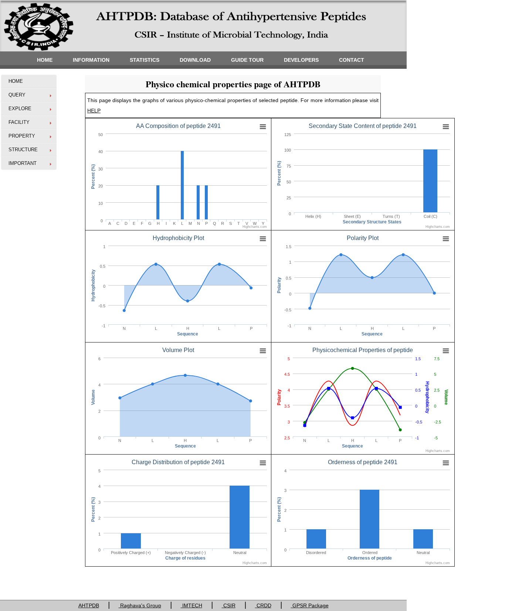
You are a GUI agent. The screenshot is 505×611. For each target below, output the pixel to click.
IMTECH (191, 605)
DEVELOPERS (301, 60)
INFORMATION (91, 60)
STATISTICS (144, 60)
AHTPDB (88, 605)
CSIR (228, 605)
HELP (94, 111)
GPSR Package (310, 605)
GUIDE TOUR (247, 60)
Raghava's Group (140, 605)
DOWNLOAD (195, 60)
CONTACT (351, 60)
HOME (44, 60)
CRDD (263, 605)
